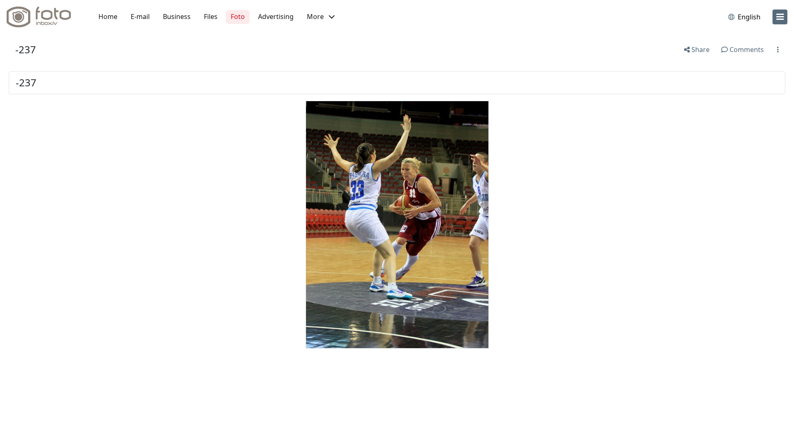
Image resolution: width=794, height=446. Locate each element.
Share (700, 49)
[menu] (779, 16)
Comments (746, 49)
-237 (25, 49)
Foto (238, 16)
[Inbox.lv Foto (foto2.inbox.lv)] (43, 17)
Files (211, 16)
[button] (321, 17)
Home (107, 16)
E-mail (140, 16)
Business (177, 16)
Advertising (276, 16)
